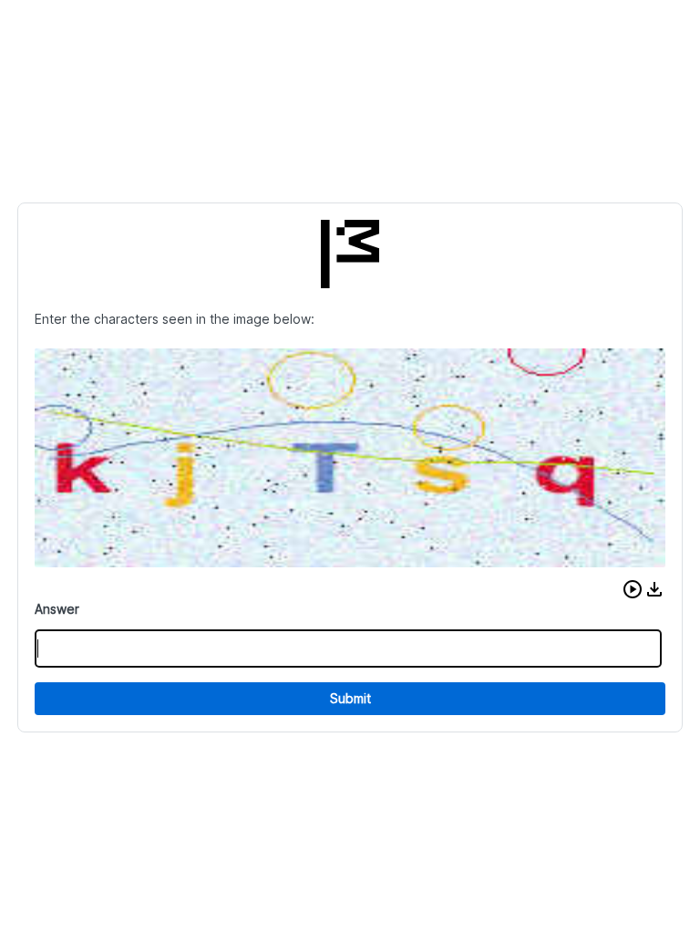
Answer (57, 609)
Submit (350, 698)
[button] (632, 589)
